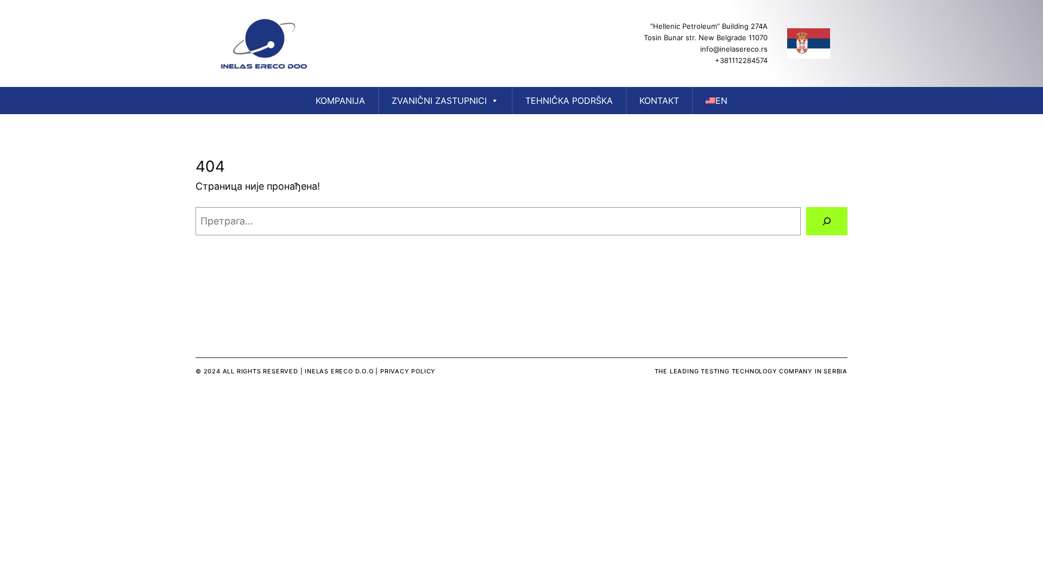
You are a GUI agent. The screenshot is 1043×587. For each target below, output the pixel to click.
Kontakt (659, 100)
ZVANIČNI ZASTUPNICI (439, 100)
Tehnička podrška (569, 100)
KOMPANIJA (340, 100)
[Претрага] (826, 221)
